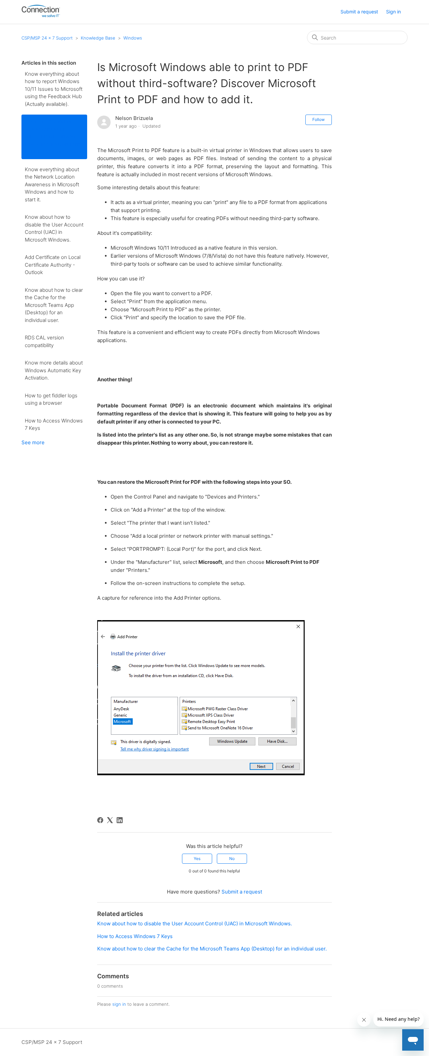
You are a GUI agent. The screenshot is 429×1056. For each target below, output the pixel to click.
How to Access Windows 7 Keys (54, 424)
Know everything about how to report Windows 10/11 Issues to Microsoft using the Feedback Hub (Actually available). (53, 89)
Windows (132, 38)
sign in (119, 1004)
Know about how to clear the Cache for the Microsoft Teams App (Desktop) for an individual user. (54, 305)
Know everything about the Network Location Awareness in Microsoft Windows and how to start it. (52, 184)
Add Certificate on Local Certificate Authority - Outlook (52, 264)
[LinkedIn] (120, 820)
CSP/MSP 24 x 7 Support (47, 38)
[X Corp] (110, 820)
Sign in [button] (393, 11)
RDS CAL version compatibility (44, 341)
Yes (197, 858)
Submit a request (359, 11)
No (232, 858)
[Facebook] (100, 820)
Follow (318, 119)
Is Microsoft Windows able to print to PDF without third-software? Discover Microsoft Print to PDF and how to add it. (54, 136)
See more (33, 442)
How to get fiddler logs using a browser (51, 399)
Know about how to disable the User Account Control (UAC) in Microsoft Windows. (54, 228)
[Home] (40, 15)
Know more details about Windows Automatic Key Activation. (54, 370)
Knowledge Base (98, 38)
